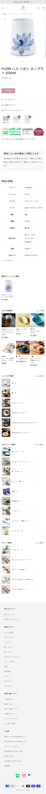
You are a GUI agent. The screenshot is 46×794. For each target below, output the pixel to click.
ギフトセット (9, 637)
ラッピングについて (11, 718)
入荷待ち (8, 91)
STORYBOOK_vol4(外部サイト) (15, 741)
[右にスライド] (28, 61)
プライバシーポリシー (12, 746)
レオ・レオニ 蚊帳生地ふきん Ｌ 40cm (8, 359)
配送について (9, 704)
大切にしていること (11, 619)
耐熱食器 (7, 671)
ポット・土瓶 (9, 661)
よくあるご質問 (9, 723)
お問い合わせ (9, 756)
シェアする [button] (8, 260)
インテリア (8, 686)
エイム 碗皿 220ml (22, 358)
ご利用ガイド (9, 699)
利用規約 (7, 766)
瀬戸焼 (27, 228)
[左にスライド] (18, 61)
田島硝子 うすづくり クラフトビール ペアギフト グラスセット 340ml (8, 331)
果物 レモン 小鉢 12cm (21, 330)
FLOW (27, 194)
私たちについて (9, 614)
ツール (6, 676)
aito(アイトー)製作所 (25, 789)
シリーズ (7, 642)
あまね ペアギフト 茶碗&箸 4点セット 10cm (36, 360)
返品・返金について (11, 709)
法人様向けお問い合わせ (13, 761)
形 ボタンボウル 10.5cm (35, 332)
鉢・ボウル (8, 652)
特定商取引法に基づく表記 (13, 751)
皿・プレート (9, 647)
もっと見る (40, 310)
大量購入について (10, 714)
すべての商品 (9, 632)
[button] (2, 8)
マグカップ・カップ (32, 201)
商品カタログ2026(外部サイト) (15, 737)
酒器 (5, 666)
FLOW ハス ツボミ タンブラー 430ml (7, 295)
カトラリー (8, 681)
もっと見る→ (39, 376)
